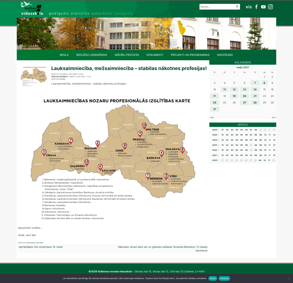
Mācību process (127, 54)
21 (255, 95)
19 (234, 95)
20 (244, 95)
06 (246, 130)
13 (244, 89)
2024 (214, 140)
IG (269, 6)
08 (256, 130)
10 (265, 135)
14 (255, 89)
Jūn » (274, 117)
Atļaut (213, 278)
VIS (249, 6)
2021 (214, 155)
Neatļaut (224, 278)
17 (214, 95)
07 (251, 130)
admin (62, 79)
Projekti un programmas (190, 54)
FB (255, 6)
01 (223, 130)
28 (255, 102)
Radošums (225, 54)
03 (232, 130)
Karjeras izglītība (35, 243)
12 (234, 89)
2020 (214, 160)
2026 (214, 130)
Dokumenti (154, 54)
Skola (64, 54)
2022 (214, 150)
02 (227, 130)
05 (241, 130)
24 (214, 102)
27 (244, 102)
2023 (214, 145)
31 (214, 109)
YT (263, 6)
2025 (214, 135)
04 (237, 130)
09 (260, 135)
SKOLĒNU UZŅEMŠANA (91, 54)
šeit (34, 235)
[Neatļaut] (289, 278)
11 (224, 89)
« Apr (211, 117)
